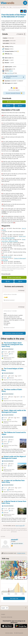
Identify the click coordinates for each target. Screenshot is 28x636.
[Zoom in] (25, 562)
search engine (19, 525)
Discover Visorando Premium (13, 93)
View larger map (14, 598)
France (11, 70)
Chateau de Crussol (6, 256)
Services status (9, 633)
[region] (14, 570)
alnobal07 (14, 540)
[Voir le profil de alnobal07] (5, 544)
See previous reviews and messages (14, 333)
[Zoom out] (25, 565)
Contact (3, 614)
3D (23, 577)
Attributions (3, 578)
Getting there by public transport (11, 77)
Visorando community (6, 617)
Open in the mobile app (15, 101)
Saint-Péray (10, 73)
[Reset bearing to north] (25, 567)
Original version (21, 553)
